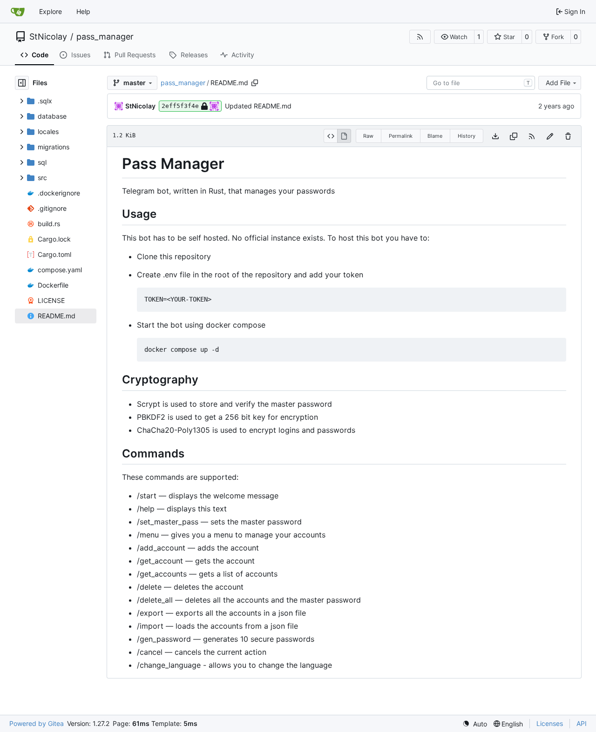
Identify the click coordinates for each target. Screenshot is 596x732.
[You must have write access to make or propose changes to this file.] (568, 136)
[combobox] (481, 83)
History (466, 136)
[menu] (474, 724)
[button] (454, 37)
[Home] (18, 11)
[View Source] (330, 136)
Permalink (401, 136)
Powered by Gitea (36, 723)
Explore (50, 11)
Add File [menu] (558, 83)
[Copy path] (254, 83)
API (581, 723)
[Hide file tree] (22, 83)
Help (83, 11)
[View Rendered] (344, 136)
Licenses (549, 723)
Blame (434, 136)
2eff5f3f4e (180, 105)
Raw (368, 136)
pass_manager (105, 36)
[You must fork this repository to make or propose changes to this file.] (549, 136)
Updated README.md (258, 106)
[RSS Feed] (420, 37)
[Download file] (495, 136)
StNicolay (48, 36)
